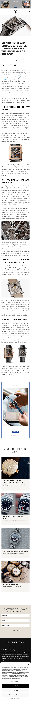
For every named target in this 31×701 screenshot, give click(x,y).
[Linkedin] (11, 65)
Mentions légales (15, 698)
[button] (28, 664)
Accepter (15, 686)
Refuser (15, 690)
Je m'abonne (15, 630)
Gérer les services (15, 681)
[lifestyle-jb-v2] (15, 4)
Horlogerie (4, 62)
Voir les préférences (15, 695)
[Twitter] (3, 65)
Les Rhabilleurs (22, 60)
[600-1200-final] (15, 438)
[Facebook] (7, 65)
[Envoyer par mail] (15, 65)
